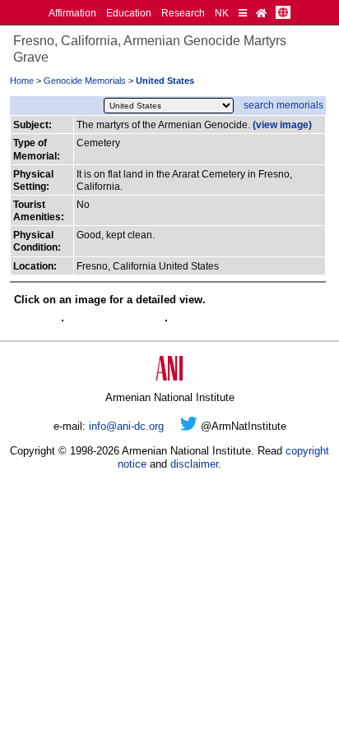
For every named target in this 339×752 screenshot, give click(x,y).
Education (128, 12)
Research (183, 12)
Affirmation (72, 12)
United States (165, 80)
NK (222, 12)
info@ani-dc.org (126, 426)
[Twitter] (188, 426)
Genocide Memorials (85, 80)
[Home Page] (261, 12)
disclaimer (194, 464)
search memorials (283, 104)
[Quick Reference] (243, 12)
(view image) (282, 124)
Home (22, 80)
